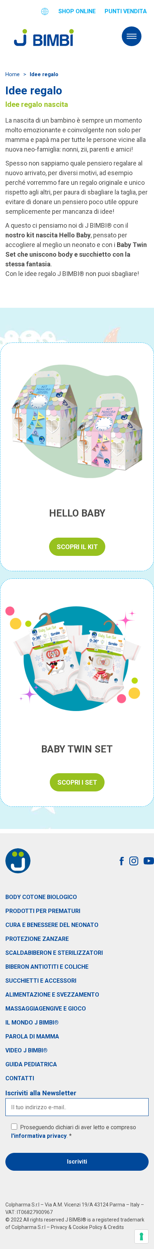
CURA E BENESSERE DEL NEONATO (51, 925)
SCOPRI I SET (77, 782)
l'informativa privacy (39, 1135)
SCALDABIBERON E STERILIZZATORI (54, 952)
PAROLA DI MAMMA (32, 1036)
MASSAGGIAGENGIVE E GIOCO (45, 1008)
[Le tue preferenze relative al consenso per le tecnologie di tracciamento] (141, 1236)
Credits (116, 1227)
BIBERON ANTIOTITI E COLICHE (46, 966)
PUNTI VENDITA (126, 11)
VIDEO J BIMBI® (26, 1050)
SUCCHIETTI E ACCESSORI (40, 980)
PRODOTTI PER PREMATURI (42, 911)
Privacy (59, 1227)
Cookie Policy (87, 1227)
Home (12, 74)
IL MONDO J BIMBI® (32, 1022)
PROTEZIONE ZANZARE (37, 938)
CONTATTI (19, 1078)
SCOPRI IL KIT (77, 547)
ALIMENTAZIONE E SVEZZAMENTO (52, 994)
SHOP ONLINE (77, 11)
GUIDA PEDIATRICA (31, 1064)
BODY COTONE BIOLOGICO (41, 897)
